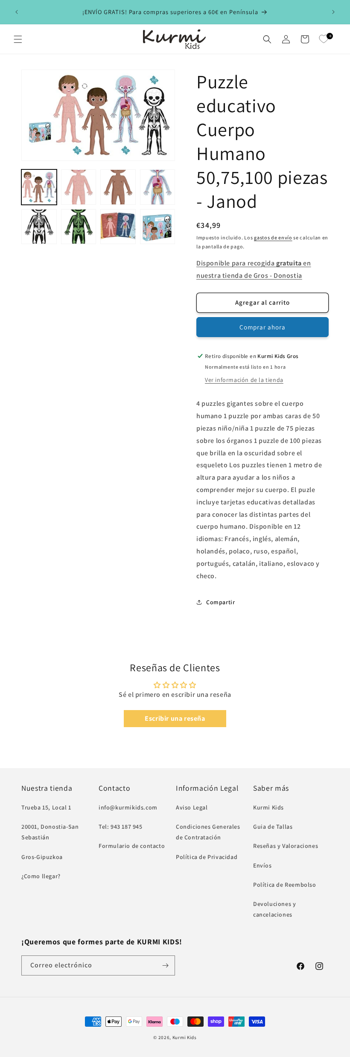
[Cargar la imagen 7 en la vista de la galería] (118, 227)
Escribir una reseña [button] (175, 718)
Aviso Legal (192, 807)
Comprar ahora (262, 327)
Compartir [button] (220, 602)
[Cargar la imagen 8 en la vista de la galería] (157, 227)
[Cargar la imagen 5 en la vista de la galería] (39, 227)
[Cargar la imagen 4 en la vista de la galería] (157, 187)
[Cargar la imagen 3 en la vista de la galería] (118, 187)
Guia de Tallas (272, 826)
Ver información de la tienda (244, 380)
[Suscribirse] (165, 965)
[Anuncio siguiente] (333, 12)
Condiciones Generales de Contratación (208, 832)
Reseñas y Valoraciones (285, 846)
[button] (18, 39)
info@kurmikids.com (128, 807)
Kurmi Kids (268, 807)
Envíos (262, 865)
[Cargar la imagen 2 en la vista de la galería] (78, 187)
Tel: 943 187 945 (121, 826)
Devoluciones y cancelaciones (274, 909)
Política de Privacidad (206, 857)
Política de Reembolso (284, 884)
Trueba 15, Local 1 (46, 807)
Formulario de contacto (132, 846)
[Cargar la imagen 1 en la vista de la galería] (39, 187)
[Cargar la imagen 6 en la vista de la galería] (78, 227)
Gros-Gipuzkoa (42, 857)
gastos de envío (273, 237)
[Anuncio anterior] (16, 12)
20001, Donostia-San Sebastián (50, 832)
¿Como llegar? (41, 876)
